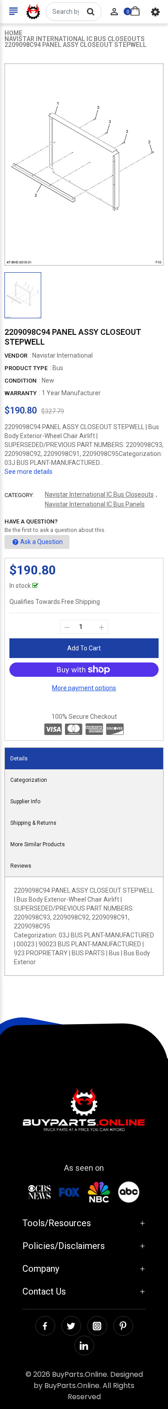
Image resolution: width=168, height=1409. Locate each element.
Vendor (15, 355)
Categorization (28, 780)
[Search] (90, 11)
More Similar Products (37, 844)
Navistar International (62, 355)
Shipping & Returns (33, 823)
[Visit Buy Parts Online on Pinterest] (123, 1326)
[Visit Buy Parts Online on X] (71, 1326)
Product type (25, 368)
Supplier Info (25, 801)
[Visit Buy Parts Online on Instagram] (97, 1326)
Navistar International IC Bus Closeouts (99, 494)
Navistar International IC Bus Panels (95, 504)
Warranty (20, 393)
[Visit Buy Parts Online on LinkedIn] (84, 1345)
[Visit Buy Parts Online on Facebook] (45, 1326)
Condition (20, 380)
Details (19, 758)
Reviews (20, 866)
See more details (28, 471)
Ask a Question (41, 541)
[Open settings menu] (155, 12)
